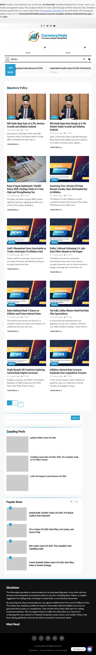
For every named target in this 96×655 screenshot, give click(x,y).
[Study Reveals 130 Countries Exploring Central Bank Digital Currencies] (26, 353)
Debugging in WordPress (52, 10)
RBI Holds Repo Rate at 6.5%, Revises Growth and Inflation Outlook (25, 125)
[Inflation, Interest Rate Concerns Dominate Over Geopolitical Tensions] (69, 353)
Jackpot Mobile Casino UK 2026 (43, 437)
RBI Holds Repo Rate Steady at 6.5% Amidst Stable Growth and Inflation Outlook (68, 126)
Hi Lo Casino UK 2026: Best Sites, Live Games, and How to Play (51, 528)
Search (75, 418)
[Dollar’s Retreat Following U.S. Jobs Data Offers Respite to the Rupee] (69, 231)
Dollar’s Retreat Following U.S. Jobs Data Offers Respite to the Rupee (67, 250)
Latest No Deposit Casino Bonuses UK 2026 (17, 68)
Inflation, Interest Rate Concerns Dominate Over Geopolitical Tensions (68, 371)
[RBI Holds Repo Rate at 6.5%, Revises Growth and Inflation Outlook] (26, 107)
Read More (12, 144)
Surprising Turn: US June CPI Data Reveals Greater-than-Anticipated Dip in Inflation (68, 189)
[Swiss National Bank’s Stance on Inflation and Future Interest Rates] (26, 294)
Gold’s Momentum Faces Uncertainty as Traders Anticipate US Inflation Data (26, 250)
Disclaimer (33, 650)
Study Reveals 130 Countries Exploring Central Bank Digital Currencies (26, 371)
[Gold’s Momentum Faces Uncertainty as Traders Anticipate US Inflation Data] (26, 231)
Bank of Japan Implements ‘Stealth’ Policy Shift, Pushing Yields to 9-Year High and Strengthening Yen (25, 189)
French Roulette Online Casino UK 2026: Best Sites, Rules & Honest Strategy (51, 561)
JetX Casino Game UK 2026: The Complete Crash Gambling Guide (50, 545)
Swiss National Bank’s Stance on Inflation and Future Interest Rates (24, 312)
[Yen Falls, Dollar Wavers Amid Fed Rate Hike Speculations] (69, 294)
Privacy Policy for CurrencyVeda (53, 650)
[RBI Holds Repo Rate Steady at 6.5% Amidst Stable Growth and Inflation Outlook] (69, 107)
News (11, 117)
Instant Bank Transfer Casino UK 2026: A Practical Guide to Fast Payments (51, 511)
